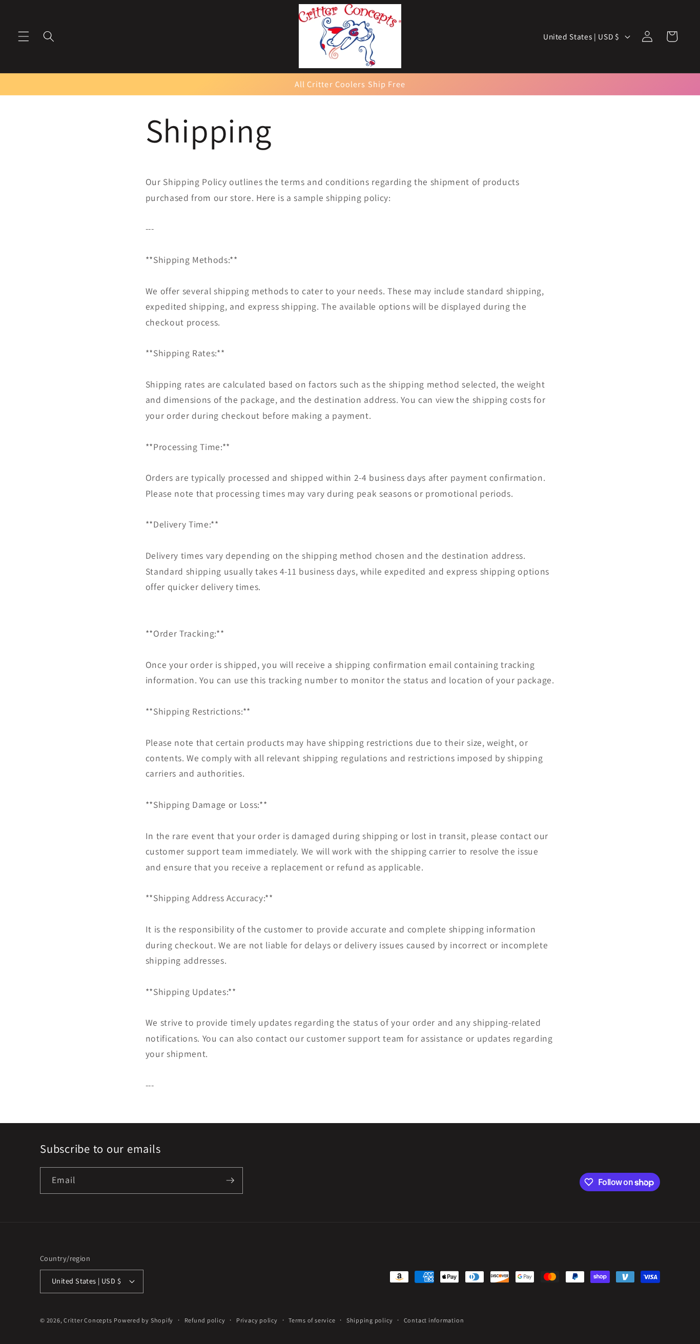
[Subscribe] (230, 1180)
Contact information (434, 1320)
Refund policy (204, 1320)
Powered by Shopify (143, 1320)
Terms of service (312, 1320)
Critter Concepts (88, 1320)
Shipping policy (369, 1320)
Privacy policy (257, 1320)
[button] (23, 36)
